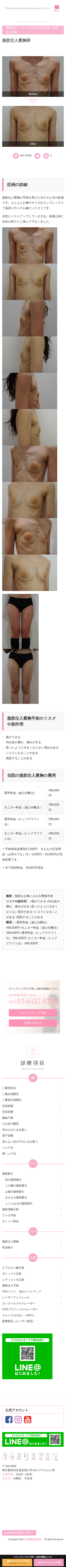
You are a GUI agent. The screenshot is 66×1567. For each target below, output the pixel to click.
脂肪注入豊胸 (10, 1241)
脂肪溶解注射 (10, 1209)
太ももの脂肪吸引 (16, 1197)
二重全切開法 (10, 1094)
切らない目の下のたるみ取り (20, 1141)
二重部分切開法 (11, 1099)
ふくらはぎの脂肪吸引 (19, 1203)
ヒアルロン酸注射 (13, 1267)
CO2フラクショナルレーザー (20, 1309)
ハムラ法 (7, 1147)
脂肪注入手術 (10, 1285)
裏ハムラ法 (9, 1153)
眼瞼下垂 (7, 1117)
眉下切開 (7, 1135)
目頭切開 (7, 1105)
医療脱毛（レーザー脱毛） (18, 1321)
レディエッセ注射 (13, 1279)
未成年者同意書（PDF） (19, 1532)
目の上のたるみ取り (14, 1129)
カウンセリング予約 (33, 1012)
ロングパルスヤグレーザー (18, 1303)
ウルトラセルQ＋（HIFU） (19, 1315)
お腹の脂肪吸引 (14, 1191)
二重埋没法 (9, 1088)
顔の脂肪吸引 (13, 1179)
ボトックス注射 (11, 1273)
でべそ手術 (9, 1215)
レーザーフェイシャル (16, 1297)
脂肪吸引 (7, 1173)
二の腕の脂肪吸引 (16, 1185)
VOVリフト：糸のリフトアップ (21, 1291)
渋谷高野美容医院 (33, 1539)
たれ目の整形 (10, 1123)
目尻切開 (7, 1111)
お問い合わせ (33, 1023)
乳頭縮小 (7, 1247)
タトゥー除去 (10, 1221)
